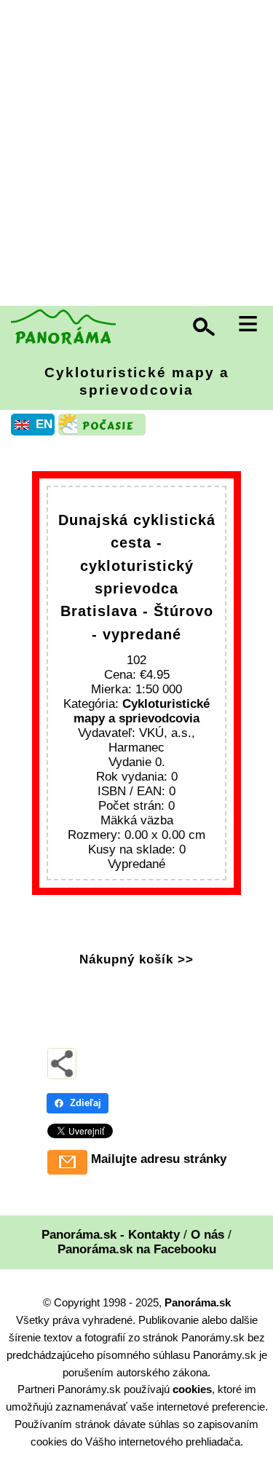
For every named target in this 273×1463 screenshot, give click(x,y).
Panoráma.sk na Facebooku (137, 1249)
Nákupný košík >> (136, 959)
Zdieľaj (85, 1102)
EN (44, 424)
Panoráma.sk (198, 1302)
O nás (207, 1235)
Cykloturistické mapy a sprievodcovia (136, 381)
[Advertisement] (136, 154)
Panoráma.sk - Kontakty (110, 1235)
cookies (192, 1389)
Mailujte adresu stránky (158, 1159)
